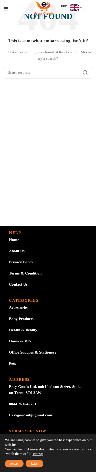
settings (38, 454)
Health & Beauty (23, 330)
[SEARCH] (85, 73)
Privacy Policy (21, 262)
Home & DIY (20, 341)
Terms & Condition (25, 273)
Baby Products (21, 319)
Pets (12, 363)
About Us (17, 251)
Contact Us (18, 284)
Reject (34, 463)
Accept (14, 463)
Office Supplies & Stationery (33, 352)
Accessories (18, 308)
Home (14, 240)
